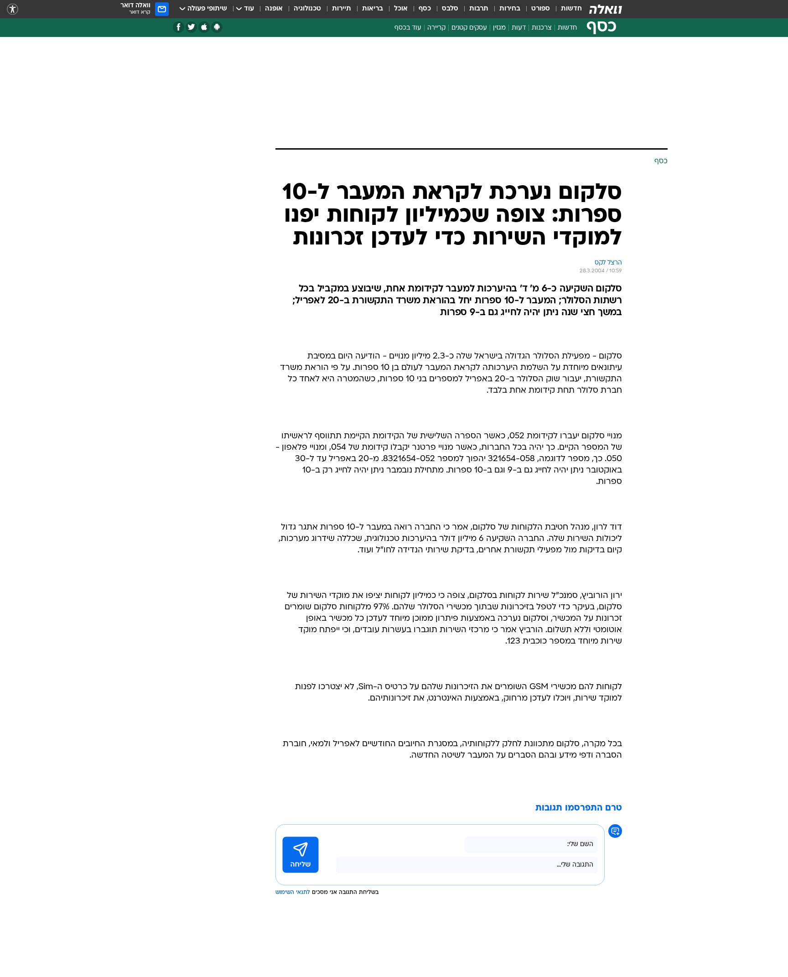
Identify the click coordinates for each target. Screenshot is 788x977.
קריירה (436, 28)
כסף (425, 8)
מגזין (499, 28)
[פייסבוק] (178, 27)
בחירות (509, 8)
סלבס (450, 8)
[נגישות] (12, 9)
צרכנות (542, 28)
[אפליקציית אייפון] (204, 27)
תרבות (478, 8)
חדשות (571, 8)
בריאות (372, 8)
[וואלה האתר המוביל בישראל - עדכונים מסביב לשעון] (605, 9)
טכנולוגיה (307, 8)
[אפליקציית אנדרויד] (217, 27)
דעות (519, 28)
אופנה (274, 8)
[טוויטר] (191, 27)
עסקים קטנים (469, 28)
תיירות (341, 8)
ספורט (540, 8)
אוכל (401, 8)
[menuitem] (566, 9)
